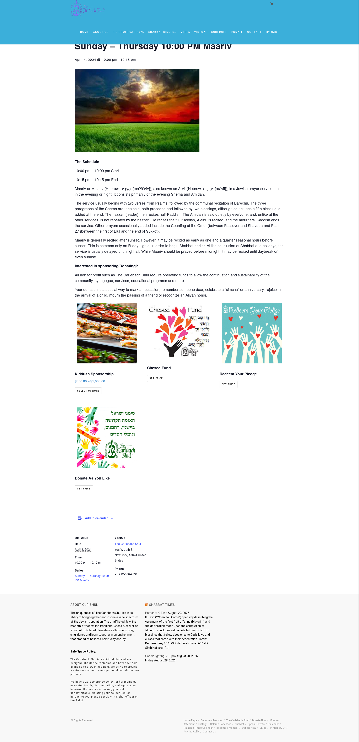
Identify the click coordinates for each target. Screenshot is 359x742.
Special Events (256, 724)
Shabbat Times (162, 605)
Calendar (273, 724)
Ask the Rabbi (191, 731)
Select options (88, 390)
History (202, 724)
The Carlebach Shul (128, 544)
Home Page (190, 720)
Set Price (156, 378)
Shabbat (239, 724)
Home (84, 32)
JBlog (263, 727)
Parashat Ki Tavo (156, 612)
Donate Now (259, 720)
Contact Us (209, 731)
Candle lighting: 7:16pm (160, 656)
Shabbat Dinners (162, 32)
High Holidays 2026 (128, 32)
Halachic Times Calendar (198, 727)
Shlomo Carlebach (220, 724)
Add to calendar (96, 518)
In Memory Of (277, 727)
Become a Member (212, 720)
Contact (254, 32)
